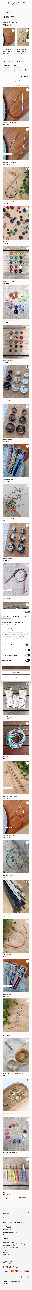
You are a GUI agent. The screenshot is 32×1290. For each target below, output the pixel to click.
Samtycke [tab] (6, 616)
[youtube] (17, 1267)
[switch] (27, 650)
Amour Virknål (6, 1192)
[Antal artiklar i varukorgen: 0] (27, 3)
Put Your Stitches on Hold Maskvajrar (13, 1073)
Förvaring (7, 65)
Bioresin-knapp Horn (8, 558)
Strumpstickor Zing (8, 479)
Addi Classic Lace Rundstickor (11, 122)
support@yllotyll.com (12, 1247)
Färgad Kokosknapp (8, 360)
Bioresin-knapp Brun (8, 439)
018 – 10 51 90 (10, 1242)
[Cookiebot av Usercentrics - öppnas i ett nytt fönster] (23, 612)
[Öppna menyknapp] (5, 3)
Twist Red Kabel (7, 954)
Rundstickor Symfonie (9, 717)
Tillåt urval (16, 672)
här (17, 1232)
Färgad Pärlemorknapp (9, 321)
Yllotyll (4, 13)
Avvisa (16, 677)
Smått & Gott (8, 70)
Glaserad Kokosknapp (8, 281)
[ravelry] (13, 1267)
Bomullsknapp (6, 241)
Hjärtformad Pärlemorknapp (10, 1152)
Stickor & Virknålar (22, 70)
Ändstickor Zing (7, 994)
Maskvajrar (5, 756)
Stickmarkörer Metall (8, 519)
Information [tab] (16, 616)
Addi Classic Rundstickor (9, 162)
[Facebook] (4, 1267)
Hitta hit (5, 1234)
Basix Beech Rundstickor (9, 202)
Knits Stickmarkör (7, 1113)
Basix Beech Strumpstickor (10, 796)
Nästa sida (22, 1198)
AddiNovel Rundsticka (8, 835)
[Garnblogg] (7, 1267)
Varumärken (20, 61)
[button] (13, 30)
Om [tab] (26, 616)
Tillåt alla (16, 667)
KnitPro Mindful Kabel (8, 875)
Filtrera (23, 76)
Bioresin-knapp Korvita (9, 400)
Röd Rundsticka (7, 598)
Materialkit (17, 65)
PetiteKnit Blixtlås (7, 915)
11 (15, 1198)
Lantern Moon (8, 61)
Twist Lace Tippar (7, 1034)
